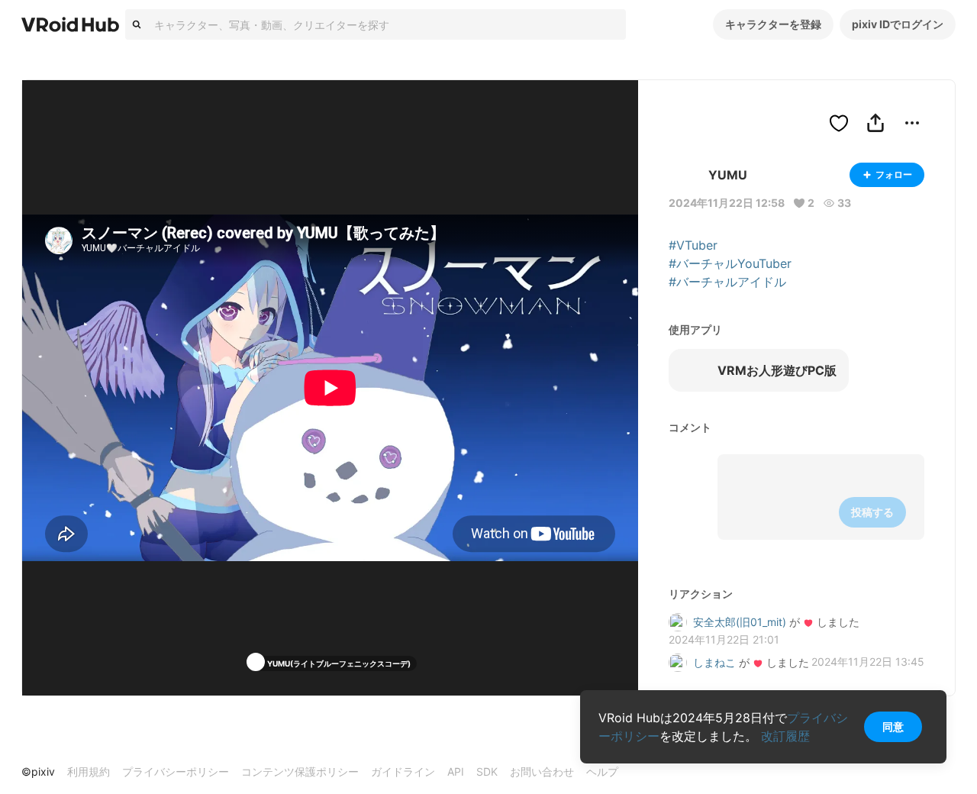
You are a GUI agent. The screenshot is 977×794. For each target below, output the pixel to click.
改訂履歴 (785, 736)
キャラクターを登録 (773, 24)
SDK (487, 771)
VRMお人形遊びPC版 (777, 370)
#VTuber (693, 245)
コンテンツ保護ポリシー (300, 771)
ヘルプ (602, 771)
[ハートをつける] (839, 123)
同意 (893, 726)
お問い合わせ (542, 771)
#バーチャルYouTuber (730, 263)
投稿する (872, 511)
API (455, 771)
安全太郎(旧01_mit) (739, 621)
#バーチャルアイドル (727, 281)
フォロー (893, 174)
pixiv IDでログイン (897, 24)
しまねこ (714, 662)
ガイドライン (403, 771)
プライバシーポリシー (175, 771)
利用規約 (88, 771)
